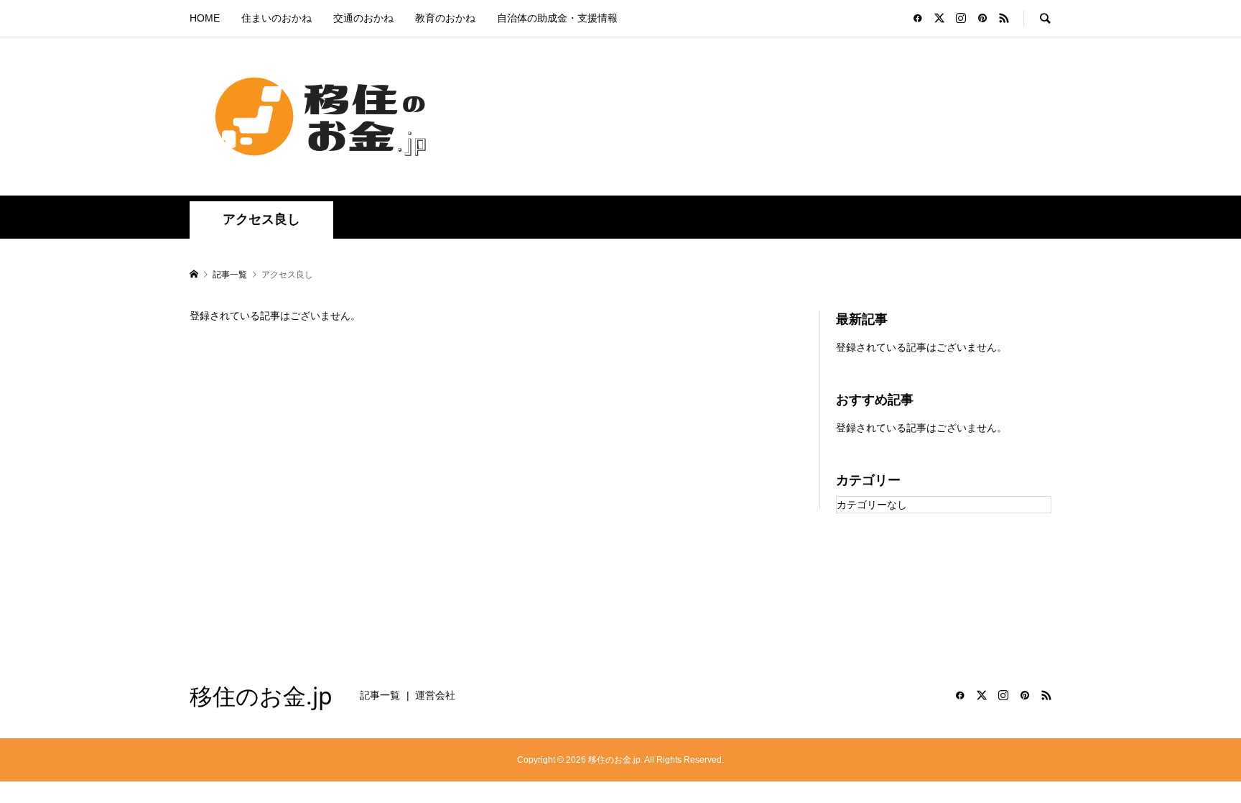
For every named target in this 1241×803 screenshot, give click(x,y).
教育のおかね (445, 18)
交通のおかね (363, 18)
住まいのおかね (276, 18)
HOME (205, 18)
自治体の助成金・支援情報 (557, 18)
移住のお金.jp (261, 695)
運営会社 (435, 695)
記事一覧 (380, 695)
